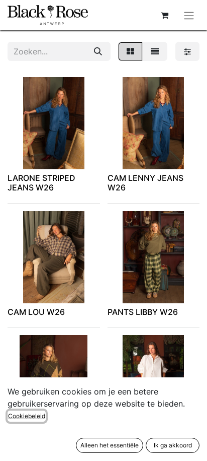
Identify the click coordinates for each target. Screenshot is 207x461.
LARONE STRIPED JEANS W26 (41, 182)
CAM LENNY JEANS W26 (145, 182)
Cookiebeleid (26, 416)
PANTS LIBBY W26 (143, 312)
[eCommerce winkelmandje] (164, 15)
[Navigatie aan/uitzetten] (188, 15)
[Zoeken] (98, 51)
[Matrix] (130, 51)
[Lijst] (154, 51)
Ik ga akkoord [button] (173, 445)
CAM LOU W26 (36, 312)
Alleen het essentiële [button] (109, 445)
